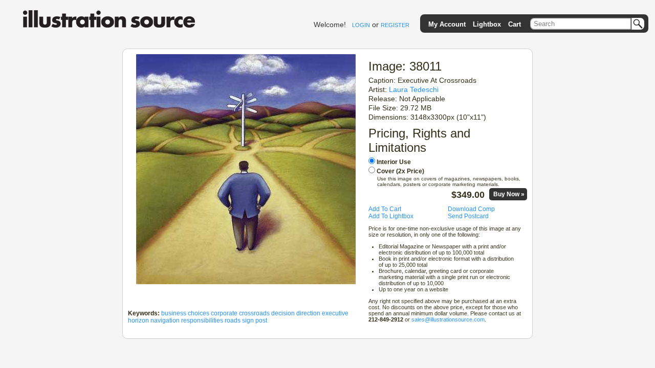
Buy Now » (509, 194)
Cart (514, 24)
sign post (254, 320)
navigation (165, 320)
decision (283, 313)
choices (198, 313)
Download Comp (471, 209)
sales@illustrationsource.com (448, 319)
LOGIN (361, 25)
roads (233, 320)
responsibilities (202, 320)
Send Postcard (468, 216)
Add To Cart (384, 209)
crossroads (254, 313)
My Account (447, 24)
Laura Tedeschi (414, 89)
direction (308, 313)
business (173, 313)
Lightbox (487, 24)
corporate (224, 313)
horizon (138, 320)
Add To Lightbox (390, 216)
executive (335, 313)
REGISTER (395, 25)
